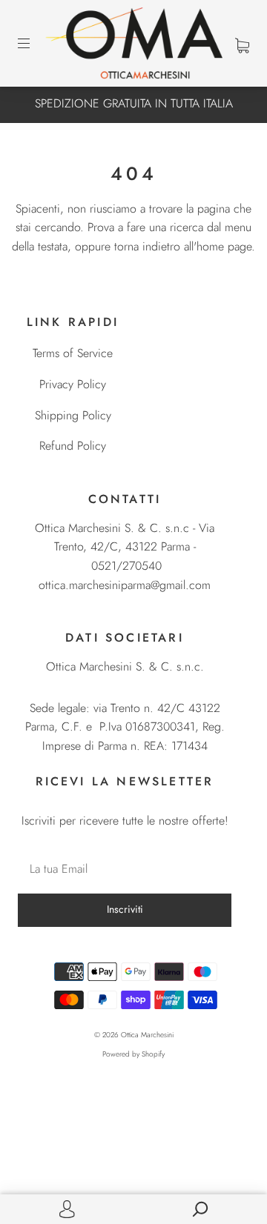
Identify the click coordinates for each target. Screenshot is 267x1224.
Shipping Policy (73, 415)
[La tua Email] (124, 869)
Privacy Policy (72, 384)
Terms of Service (73, 353)
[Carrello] (242, 44)
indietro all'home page (196, 246)
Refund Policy (72, 445)
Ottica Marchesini (147, 1034)
